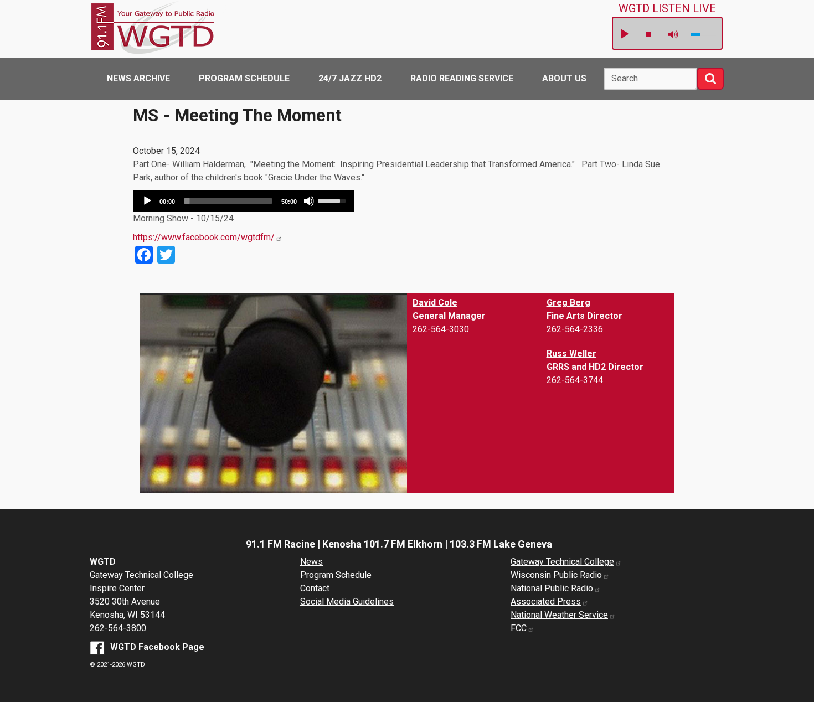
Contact (314, 588)
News (311, 561)
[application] (243, 201)
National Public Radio (552, 588)
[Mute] (309, 201)
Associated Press (546, 601)
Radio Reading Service (461, 78)
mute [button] (673, 34)
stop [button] (648, 34)
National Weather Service (559, 615)
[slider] (228, 201)
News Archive (138, 78)
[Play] (147, 201)
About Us (564, 78)
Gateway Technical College (562, 561)
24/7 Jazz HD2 (350, 78)
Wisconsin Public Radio (556, 575)
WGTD (231, 9)
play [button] (624, 34)
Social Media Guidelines (347, 601)
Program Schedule (244, 78)
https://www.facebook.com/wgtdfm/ (204, 237)
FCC (519, 628)
